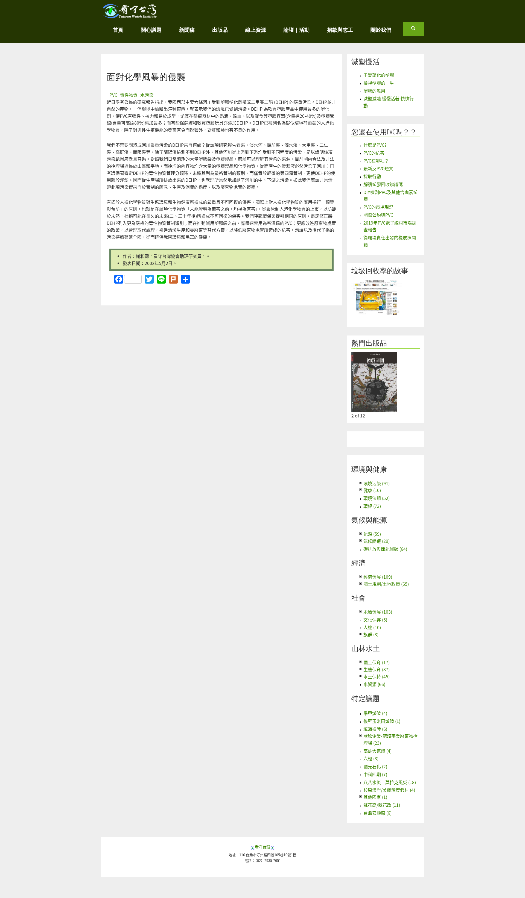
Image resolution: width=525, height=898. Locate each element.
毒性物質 (129, 95)
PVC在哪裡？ (376, 160)
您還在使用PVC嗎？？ (384, 132)
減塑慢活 (365, 61)
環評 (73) (372, 506)
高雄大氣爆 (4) (377, 750)
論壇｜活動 (297, 29)
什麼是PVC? (375, 145)
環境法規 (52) (376, 498)
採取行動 (372, 176)
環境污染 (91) (376, 483)
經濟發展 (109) (377, 576)
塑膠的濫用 (374, 90)
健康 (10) (372, 490)
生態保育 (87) (376, 669)
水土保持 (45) (376, 676)
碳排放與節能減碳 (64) (385, 549)
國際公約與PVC (378, 214)
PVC (113, 95)
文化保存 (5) (375, 619)
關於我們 (381, 29)
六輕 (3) (370, 758)
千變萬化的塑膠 (378, 75)
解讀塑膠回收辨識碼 (383, 184)
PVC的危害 (373, 152)
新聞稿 (187, 29)
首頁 (118, 29)
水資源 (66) (374, 684)
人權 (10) (372, 627)
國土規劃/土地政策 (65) (386, 584)
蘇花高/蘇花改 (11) (381, 805)
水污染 (146, 95)
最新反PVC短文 (378, 168)
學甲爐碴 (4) (375, 713)
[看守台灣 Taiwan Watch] (130, 15)
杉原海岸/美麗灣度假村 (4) (389, 790)
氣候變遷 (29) (376, 541)
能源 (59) (372, 534)
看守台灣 (262, 847)
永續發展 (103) (377, 611)
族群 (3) (370, 634)
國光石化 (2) (375, 766)
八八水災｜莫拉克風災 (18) (389, 782)
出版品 (220, 29)
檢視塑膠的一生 (378, 83)
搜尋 (417, 30)
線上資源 (255, 29)
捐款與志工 (340, 29)
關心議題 (151, 29)
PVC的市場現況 (378, 207)
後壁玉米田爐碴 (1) (381, 721)
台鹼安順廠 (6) (377, 812)
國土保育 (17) (376, 662)
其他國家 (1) (375, 797)
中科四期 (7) (375, 774)
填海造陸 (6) (375, 729)
